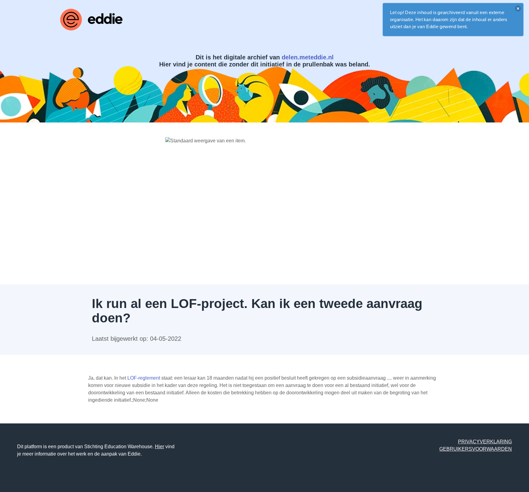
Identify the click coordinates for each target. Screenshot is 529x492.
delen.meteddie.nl (308, 57)
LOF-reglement (143, 378)
